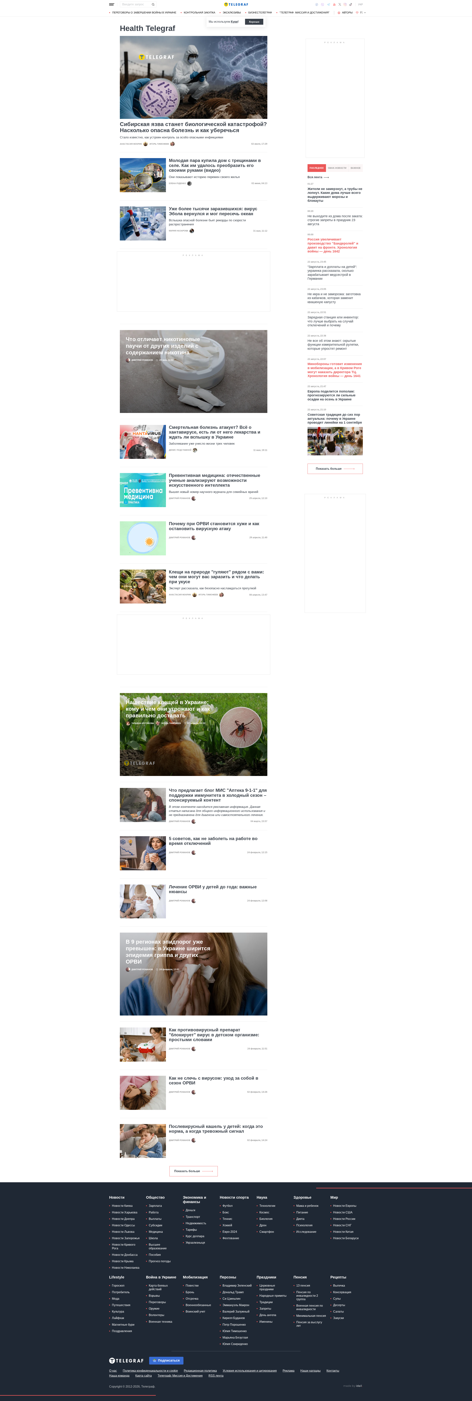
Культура (118, 1311)
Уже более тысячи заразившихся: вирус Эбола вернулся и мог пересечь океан (213, 211)
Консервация (342, 1292)
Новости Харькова (124, 1212)
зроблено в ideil (353, 1386)
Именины (266, 1321)
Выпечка (339, 1285)
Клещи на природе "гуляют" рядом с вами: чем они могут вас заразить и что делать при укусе (216, 577)
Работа (154, 1212)
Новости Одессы (123, 1225)
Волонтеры (156, 1315)
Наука (262, 1197)
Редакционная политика (200, 1370)
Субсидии (155, 1225)
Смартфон (266, 1231)
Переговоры (157, 1302)
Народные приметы (273, 1295)
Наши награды (310, 1370)
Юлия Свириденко (235, 1344)
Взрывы (154, 1295)
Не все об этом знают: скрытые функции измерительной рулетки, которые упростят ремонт (333, 344)
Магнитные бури (123, 1324)
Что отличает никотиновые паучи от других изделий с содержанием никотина (163, 345)
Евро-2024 (230, 1231)
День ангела (267, 1315)
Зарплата (155, 1205)
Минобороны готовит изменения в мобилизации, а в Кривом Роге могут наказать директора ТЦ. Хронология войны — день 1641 (335, 370)
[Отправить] (153, 4)
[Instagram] (345, 4)
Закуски (338, 1318)
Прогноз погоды (160, 1261)
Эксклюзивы (232, 12)
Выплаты (155, 1218)
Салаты (338, 1311)
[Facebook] (316, 4)
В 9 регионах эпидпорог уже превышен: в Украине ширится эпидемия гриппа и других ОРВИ (168, 952)
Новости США (343, 1212)
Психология (304, 1225)
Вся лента (315, 177)
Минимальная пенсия (311, 1315)
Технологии (267, 1205)
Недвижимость (196, 1223)
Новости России (344, 1218)
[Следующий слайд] (365, 12)
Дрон (262, 1225)
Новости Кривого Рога (123, 1246)
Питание (302, 1212)
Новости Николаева (125, 1267)
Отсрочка (192, 1298)
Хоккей (227, 1225)
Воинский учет (195, 1311)
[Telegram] (329, 4)
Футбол (227, 1205)
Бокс (226, 1212)
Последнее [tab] (317, 168)
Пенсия (300, 1277)
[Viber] (322, 4)
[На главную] (236, 4)
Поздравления (122, 1331)
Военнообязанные (198, 1305)
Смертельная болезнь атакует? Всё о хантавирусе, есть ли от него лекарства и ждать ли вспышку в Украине (214, 432)
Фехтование (231, 1238)
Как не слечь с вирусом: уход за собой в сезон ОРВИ (213, 1080)
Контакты (333, 1370)
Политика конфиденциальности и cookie (150, 1370)
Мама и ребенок (307, 1205)
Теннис (227, 1218)
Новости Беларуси (346, 1238)
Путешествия (121, 1305)
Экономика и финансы (194, 1199)
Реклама (288, 1370)
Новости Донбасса (125, 1254)
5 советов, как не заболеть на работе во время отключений (213, 841)
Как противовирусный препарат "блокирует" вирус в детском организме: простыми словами (214, 1034)
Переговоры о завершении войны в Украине (144, 12)
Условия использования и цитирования (250, 1370)
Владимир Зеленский (237, 1285)
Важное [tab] (356, 168)
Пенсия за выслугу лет (309, 1324)
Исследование (306, 1231)
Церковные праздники (267, 1287)
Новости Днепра (123, 1218)
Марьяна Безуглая (235, 1337)
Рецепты (338, 1277)
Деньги (190, 1210)
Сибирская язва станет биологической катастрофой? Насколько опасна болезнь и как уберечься (193, 127)
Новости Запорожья (126, 1238)
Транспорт (193, 1216)
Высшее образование (158, 1246)
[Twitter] (339, 4)
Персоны (228, 1277)
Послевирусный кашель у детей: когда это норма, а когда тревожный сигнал (216, 1129)
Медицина (156, 1231)
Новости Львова (123, 1231)
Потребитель (121, 1292)
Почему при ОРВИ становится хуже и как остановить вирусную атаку (214, 526)
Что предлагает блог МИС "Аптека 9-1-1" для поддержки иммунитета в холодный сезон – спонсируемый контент (218, 795)
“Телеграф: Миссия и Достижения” (304, 12)
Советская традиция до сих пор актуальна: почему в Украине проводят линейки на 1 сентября (335, 418)
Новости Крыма (122, 1261)
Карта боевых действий (158, 1287)
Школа (153, 1238)
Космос (264, 1212)
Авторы (347, 12)
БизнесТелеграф (260, 12)
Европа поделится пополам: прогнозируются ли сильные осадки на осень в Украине (331, 395)
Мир (334, 1197)
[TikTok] (351, 4)
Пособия (155, 1254)
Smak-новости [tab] (337, 168)
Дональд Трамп (233, 1292)
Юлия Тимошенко (235, 1331)
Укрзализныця (195, 1242)
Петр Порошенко (234, 1324)
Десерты (339, 1305)
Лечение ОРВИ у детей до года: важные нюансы (213, 889)
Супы (337, 1298)
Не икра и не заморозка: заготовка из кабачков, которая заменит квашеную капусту (334, 298)
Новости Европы (344, 1205)
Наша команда (119, 1375)
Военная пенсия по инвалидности (309, 1307)
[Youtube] (334, 4)
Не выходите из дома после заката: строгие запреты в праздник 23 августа (335, 220)
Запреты (265, 1308)
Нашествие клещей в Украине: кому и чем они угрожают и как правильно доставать (168, 708)
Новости (116, 1197)
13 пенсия (303, 1285)
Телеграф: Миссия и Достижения (180, 1375)
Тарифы (191, 1229)
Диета (300, 1218)
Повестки (192, 1285)
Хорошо (254, 21)
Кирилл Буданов (234, 1318)
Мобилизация (195, 1277)
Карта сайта (143, 1375)
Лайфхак (118, 1318)
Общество (155, 1197)
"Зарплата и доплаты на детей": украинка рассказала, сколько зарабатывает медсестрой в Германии (332, 273)
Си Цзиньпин (231, 1298)
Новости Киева (122, 1205)
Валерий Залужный (236, 1311)
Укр (360, 4)
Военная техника (160, 1321)
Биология (266, 1218)
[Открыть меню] (112, 4)
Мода (115, 1298)
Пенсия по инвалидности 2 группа (307, 1296)
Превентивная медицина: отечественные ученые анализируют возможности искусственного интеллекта (214, 480)
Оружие (154, 1308)
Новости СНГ (342, 1225)
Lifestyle (116, 1277)
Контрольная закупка (199, 12)
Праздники (266, 1277)
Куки (234, 21)
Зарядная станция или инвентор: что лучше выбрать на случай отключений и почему (333, 321)
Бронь (190, 1292)
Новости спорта (234, 1197)
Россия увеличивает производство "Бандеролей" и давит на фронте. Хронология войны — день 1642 (333, 245)
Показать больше (187, 1171)
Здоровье (302, 1197)
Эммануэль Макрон (236, 1305)
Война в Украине (161, 1277)
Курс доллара (195, 1236)
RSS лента (216, 1375)
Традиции (266, 1302)
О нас (113, 1370)
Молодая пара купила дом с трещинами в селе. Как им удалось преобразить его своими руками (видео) (215, 165)
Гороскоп (118, 1285)
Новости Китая (343, 1231)
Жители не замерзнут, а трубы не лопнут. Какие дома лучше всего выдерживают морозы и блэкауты (335, 195)
